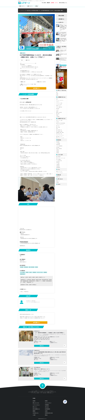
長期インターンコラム (59, 171)
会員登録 (52, 2)
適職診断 (48, 2)
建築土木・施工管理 (59, 112)
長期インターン (22, 6)
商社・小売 (57, 125)
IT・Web (57, 121)
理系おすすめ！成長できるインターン (42, 369)
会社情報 (62, 15)
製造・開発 (57, 113)
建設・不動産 (58, 127)
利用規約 (46, 400)
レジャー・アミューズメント (60, 135)
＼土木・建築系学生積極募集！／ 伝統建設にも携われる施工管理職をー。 (49, 332)
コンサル (57, 109)
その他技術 (57, 116)
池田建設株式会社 (37, 331)
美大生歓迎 (57, 147)
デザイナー (57, 101)
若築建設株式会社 (37, 350)
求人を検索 (44, 2)
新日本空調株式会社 (37, 367)
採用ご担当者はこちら (63, 2)
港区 (57, 92)
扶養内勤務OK (58, 167)
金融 (57, 128)
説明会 (36, 6)
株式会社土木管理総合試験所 (33, 10)
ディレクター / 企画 (58, 104)
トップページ (22, 10)
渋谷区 (57, 93)
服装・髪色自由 (58, 156)
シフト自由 (57, 163)
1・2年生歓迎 (58, 143)
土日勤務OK (58, 164)
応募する (37, 88)
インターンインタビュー (59, 172)
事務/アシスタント (58, 105)
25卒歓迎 (57, 151)
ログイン (56, 2)
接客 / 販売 (57, 108)
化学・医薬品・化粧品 (59, 131)
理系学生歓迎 (58, 144)
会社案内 (57, 182)
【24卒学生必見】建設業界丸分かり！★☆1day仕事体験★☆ (63, 59)
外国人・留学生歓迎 (59, 148)
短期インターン (30, 6)
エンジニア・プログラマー (59, 100)
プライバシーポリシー (48, 402)
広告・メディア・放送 (59, 120)
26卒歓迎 (57, 152)
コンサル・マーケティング (59, 124)
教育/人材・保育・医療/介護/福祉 (60, 123)
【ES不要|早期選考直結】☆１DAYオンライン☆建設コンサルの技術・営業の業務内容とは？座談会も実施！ (63, 34)
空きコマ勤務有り (58, 159)
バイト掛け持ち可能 (59, 160)
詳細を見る (42, 345)
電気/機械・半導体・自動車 (60, 132)
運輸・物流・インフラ (59, 136)
